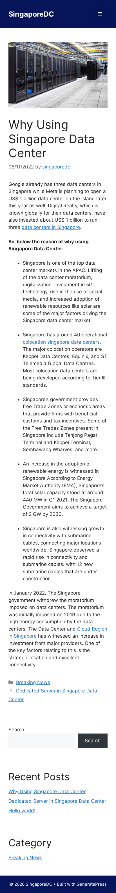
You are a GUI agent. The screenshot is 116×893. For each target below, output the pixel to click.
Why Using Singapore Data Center (47, 791)
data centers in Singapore (51, 227)
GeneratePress (92, 884)
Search (16, 729)
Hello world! (21, 810)
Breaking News (33, 682)
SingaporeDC (31, 14)
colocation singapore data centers (61, 342)
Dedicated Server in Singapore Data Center (57, 801)
